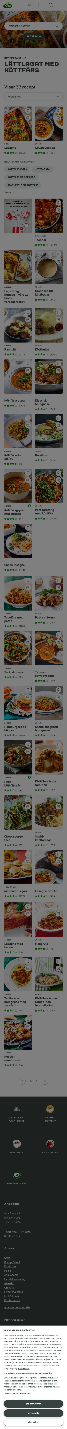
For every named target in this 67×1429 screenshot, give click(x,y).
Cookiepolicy (23, 1369)
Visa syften (33, 1422)
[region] (33, 1377)
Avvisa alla (33, 1413)
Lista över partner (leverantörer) (18, 1393)
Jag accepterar (33, 1403)
